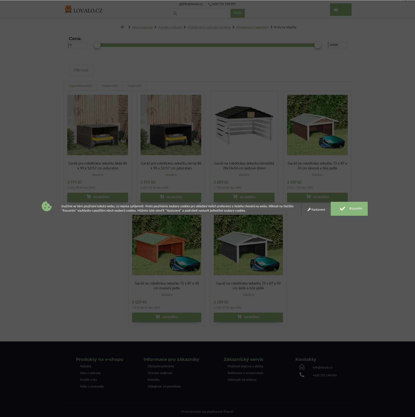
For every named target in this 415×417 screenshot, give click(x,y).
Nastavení (318, 210)
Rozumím (355, 208)
